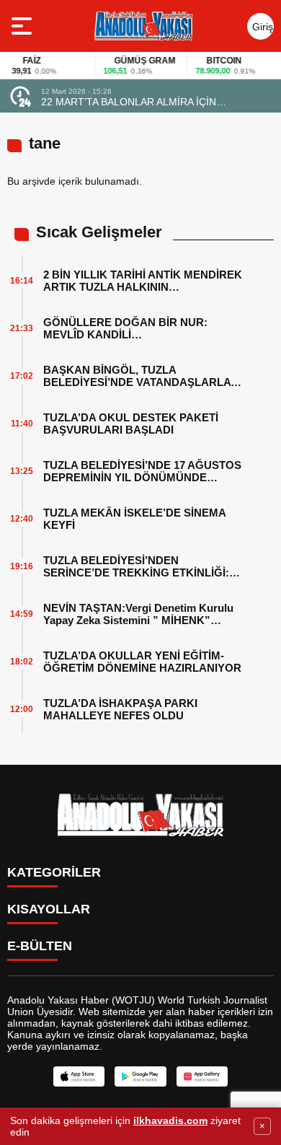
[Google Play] (140, 1076)
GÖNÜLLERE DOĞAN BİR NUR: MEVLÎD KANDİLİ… (125, 328)
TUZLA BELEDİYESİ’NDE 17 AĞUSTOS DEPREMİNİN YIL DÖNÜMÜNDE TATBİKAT (142, 471)
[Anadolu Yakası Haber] (143, 26)
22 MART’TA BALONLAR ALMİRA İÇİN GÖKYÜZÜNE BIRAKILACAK (128, 102)
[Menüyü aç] (23, 26)
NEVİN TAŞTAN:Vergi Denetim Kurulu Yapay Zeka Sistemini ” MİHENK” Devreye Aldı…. (138, 614)
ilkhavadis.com (170, 1120)
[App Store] (78, 1076)
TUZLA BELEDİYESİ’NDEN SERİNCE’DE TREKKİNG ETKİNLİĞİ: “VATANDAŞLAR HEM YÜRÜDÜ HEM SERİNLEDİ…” (138, 566)
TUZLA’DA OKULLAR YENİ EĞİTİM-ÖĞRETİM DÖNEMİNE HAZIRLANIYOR (142, 661)
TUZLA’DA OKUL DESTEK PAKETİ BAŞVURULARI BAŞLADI (130, 423)
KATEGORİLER (54, 872)
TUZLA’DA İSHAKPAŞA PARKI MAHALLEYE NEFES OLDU (120, 709)
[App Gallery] (202, 1076)
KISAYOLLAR (48, 909)
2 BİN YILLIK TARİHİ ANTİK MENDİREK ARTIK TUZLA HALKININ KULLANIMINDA (142, 280)
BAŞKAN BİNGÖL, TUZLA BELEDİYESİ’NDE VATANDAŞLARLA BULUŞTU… (137, 376)
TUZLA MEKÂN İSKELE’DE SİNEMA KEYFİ (134, 518)
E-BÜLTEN (39, 946)
